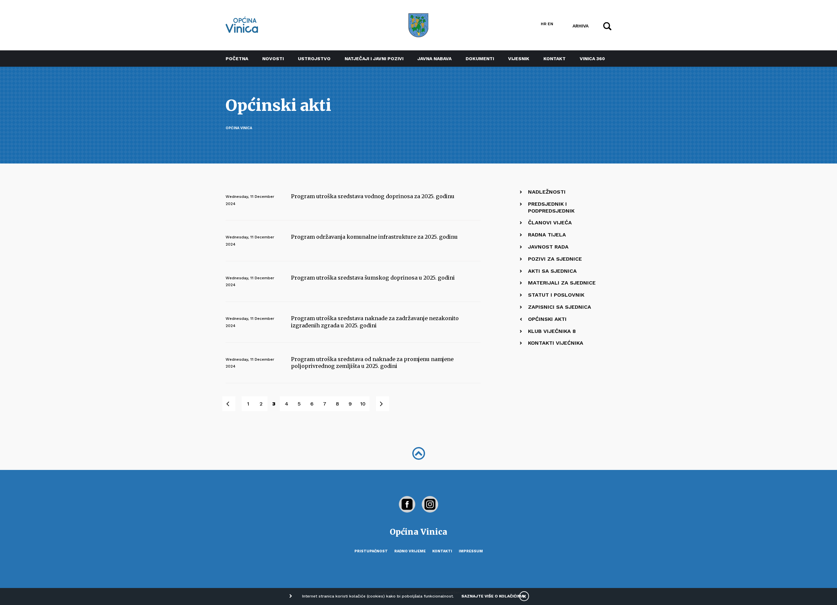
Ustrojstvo (314, 58)
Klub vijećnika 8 (552, 331)
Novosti (273, 58)
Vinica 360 (592, 58)
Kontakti (442, 551)
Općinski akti (547, 319)
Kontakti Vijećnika (555, 343)
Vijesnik (518, 58)
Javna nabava (435, 58)
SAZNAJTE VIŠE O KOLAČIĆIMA (492, 596)
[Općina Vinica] (242, 25)
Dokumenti (480, 58)
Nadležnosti (547, 192)
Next (386, 403)
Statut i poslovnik (556, 295)
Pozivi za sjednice (555, 259)
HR (543, 24)
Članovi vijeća (550, 222)
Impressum (471, 551)
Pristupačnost (371, 551)
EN (550, 24)
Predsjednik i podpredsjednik (551, 207)
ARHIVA (580, 25)
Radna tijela (547, 235)
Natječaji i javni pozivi (374, 58)
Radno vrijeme (410, 551)
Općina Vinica (239, 128)
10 (363, 404)
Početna (237, 58)
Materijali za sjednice (562, 283)
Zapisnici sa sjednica (559, 307)
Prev (232, 403)
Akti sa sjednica (552, 271)
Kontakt (554, 58)
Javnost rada (548, 247)
